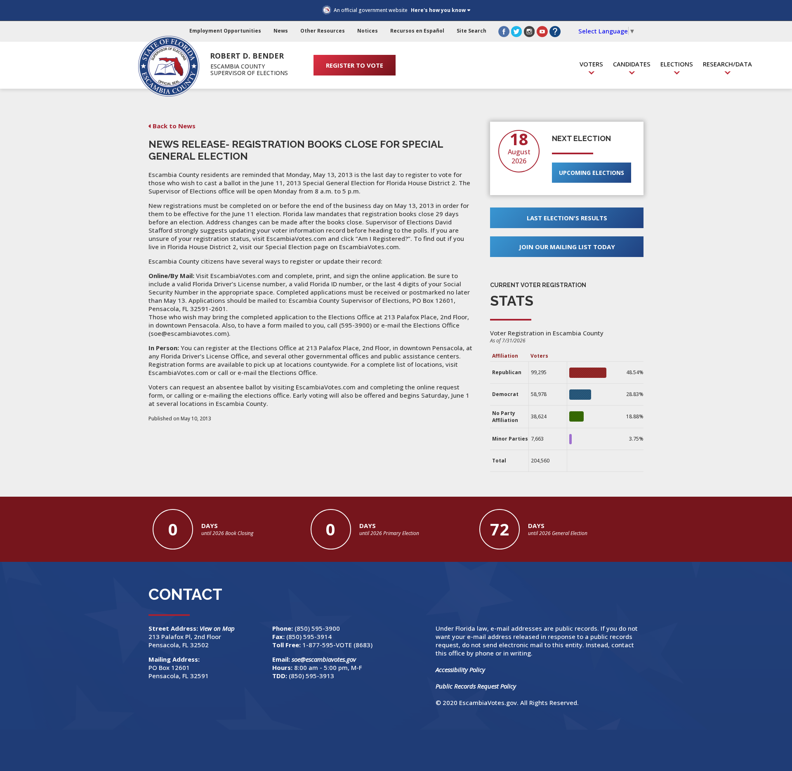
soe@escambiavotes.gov (324, 659)
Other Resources (322, 30)
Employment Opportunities (225, 30)
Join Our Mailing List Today (567, 247)
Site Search (471, 30)
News (280, 30)
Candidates (632, 64)
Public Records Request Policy (476, 686)
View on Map (218, 628)
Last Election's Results (567, 218)
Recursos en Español (417, 30)
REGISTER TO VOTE (354, 65)
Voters (591, 64)
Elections (676, 64)
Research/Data (727, 64)
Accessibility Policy (460, 669)
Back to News (174, 126)
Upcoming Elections (591, 173)
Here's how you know (438, 10)
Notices (367, 30)
